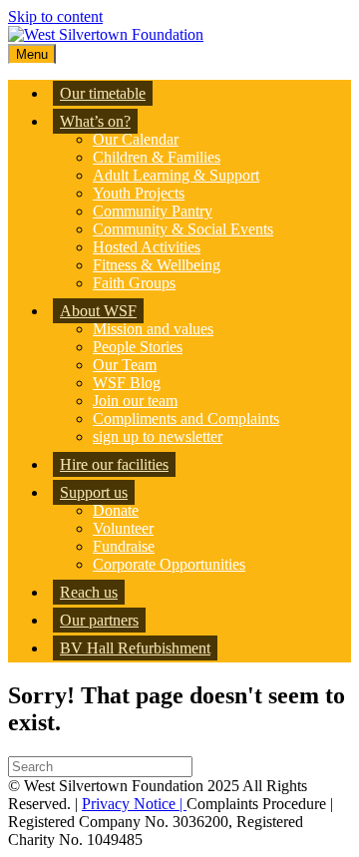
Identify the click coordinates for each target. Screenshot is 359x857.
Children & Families (156, 157)
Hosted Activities (146, 246)
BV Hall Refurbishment (135, 648)
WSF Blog (127, 382)
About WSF (98, 310)
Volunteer (123, 528)
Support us (94, 492)
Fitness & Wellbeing (156, 264)
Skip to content (55, 16)
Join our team (135, 400)
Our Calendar (136, 139)
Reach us (89, 592)
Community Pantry (152, 211)
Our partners (99, 620)
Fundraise (124, 546)
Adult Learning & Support (176, 175)
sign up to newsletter (157, 436)
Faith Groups (134, 282)
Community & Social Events (183, 228)
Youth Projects (138, 193)
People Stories (137, 346)
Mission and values (153, 328)
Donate (116, 510)
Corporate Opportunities (169, 564)
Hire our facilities (114, 464)
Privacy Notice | (134, 803)
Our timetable (103, 93)
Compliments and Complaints (186, 418)
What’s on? (95, 121)
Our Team (125, 364)
